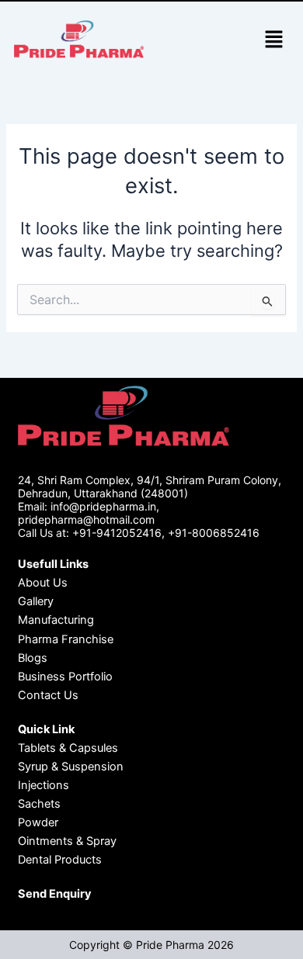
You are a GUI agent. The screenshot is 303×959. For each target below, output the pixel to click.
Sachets (39, 804)
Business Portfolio (65, 677)
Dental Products (60, 860)
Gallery (36, 601)
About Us (43, 583)
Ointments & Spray (67, 841)
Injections (43, 785)
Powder (38, 822)
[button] (273, 40)
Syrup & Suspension (71, 767)
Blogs (32, 658)
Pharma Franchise (65, 639)
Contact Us (48, 695)
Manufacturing (56, 620)
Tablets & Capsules (68, 748)
